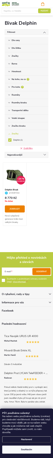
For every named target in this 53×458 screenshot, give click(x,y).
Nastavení (26, 439)
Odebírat (41, 271)
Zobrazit (15, 208)
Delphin (17, 140)
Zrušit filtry (28, 148)
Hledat (44, 11)
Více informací (19, 281)
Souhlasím (26, 449)
